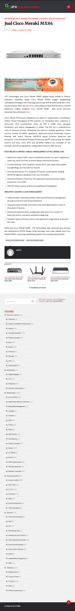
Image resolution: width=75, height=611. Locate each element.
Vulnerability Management (17, 558)
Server (10, 347)
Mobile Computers (14, 333)
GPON (10, 425)
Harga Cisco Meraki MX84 (15, 240)
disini (27, 112)
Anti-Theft (12, 485)
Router (10, 448)
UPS (9, 361)
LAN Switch (12, 434)
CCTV (10, 489)
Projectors (12, 384)
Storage (11, 356)
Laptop (10, 328)
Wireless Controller (14, 471)
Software (11, 351)
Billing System (13, 572)
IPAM (10, 429)
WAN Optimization (57, 18)
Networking (10, 18)
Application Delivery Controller (18, 402)
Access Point (12, 397)
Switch (10, 457)
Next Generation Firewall (28, 18)
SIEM (10, 554)
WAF (10, 563)
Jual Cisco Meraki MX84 (28, 23)
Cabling (11, 411)
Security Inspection (14, 503)
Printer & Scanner (14, 338)
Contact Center (13, 576)
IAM (10, 521)
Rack (10, 342)
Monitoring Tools (14, 531)
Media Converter (14, 443)
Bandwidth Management (16, 406)
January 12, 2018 (25, 30)
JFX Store (15, 606)
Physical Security (12, 476)
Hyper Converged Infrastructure (19, 324)
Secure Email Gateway (15, 544)
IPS (9, 526)
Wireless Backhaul (14, 466)
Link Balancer (12, 439)
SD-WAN (11, 453)
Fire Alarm (11, 494)
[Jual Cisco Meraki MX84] (37, 54)
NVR (10, 499)
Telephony (10, 568)
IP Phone (11, 581)
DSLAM (11, 415)
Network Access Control (16, 535)
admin (14, 30)
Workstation (12, 365)
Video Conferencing (15, 590)
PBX (9, 586)
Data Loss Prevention (15, 517)
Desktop (11, 319)
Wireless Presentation (15, 388)
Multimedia (11, 370)
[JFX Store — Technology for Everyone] (37, 6)
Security (44, 18)
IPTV (10, 379)
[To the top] (69, 602)
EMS (10, 420)
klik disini (30, 106)
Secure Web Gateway (15, 549)
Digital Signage (13, 374)
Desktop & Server (13, 315)
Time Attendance (14, 508)
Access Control (13, 480)
